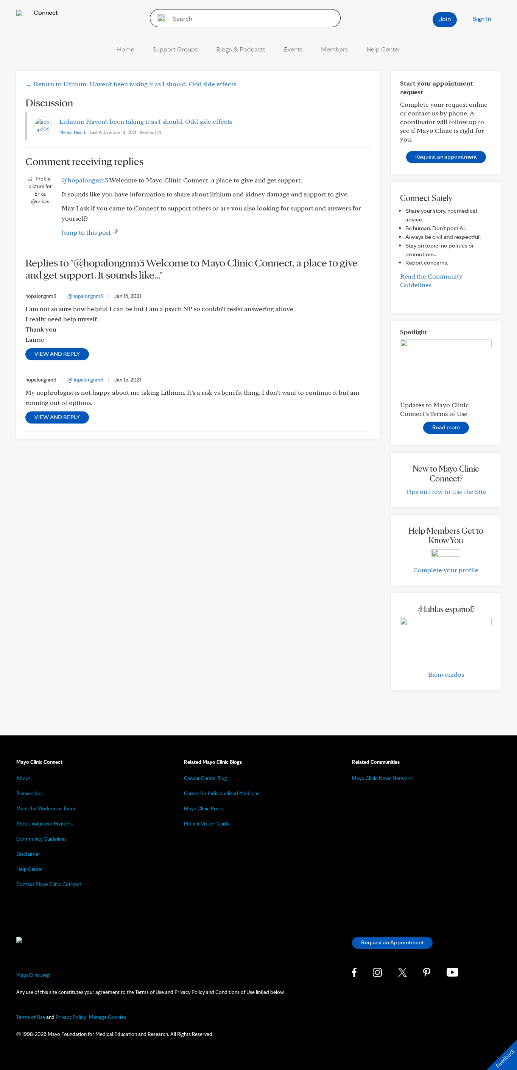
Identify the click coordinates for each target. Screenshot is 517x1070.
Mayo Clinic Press (203, 808)
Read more (446, 427)
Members (334, 49)
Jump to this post (87, 232)
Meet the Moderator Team (45, 808)
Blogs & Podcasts (241, 49)
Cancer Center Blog (205, 778)
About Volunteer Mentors (44, 824)
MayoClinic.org (33, 975)
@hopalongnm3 (85, 180)
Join (445, 19)
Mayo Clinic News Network (382, 778)
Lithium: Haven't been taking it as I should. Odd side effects (145, 121)
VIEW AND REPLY (57, 353)
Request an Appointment (392, 942)
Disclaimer (28, 854)
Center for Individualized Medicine (222, 793)
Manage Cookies (107, 1017)
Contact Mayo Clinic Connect (48, 884)
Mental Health (72, 132)
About (23, 778)
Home (125, 49)
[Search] (158, 18)
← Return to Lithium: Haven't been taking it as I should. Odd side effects (130, 84)
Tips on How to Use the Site (446, 491)
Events (293, 49)
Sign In (481, 18)
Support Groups (175, 49)
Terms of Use (30, 1017)
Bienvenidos (446, 674)
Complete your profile (445, 570)
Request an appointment (446, 156)
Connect (45, 12)
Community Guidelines (41, 839)
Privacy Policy (71, 1017)
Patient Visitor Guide (207, 824)
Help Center (383, 49)
